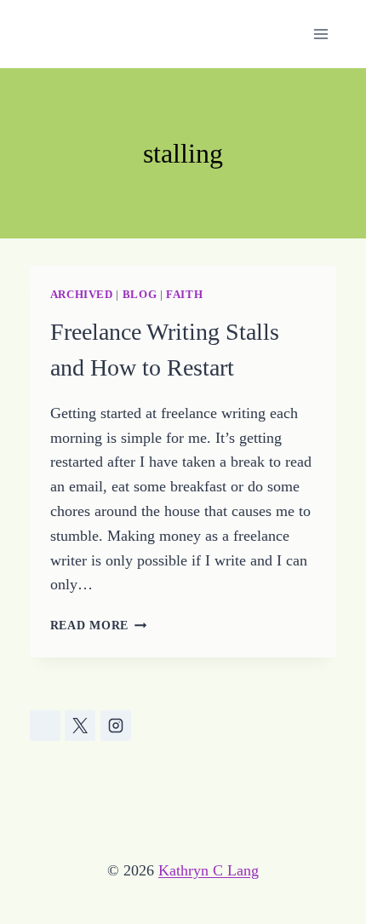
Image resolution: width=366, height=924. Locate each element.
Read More (98, 625)
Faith (184, 295)
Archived (81, 295)
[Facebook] (45, 725)
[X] (80, 725)
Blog (140, 295)
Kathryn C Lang (208, 870)
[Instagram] (115, 725)
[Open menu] (321, 33)
